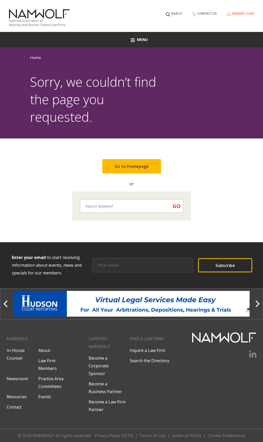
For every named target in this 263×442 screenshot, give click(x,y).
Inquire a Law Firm (147, 350)
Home (35, 57)
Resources (17, 397)
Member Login (243, 13)
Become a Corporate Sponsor (99, 365)
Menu (142, 39)
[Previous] (6, 303)
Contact (14, 407)
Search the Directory (149, 360)
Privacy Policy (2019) (114, 435)
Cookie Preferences (227, 435)
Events (44, 397)
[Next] (256, 303)
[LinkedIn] (249, 356)
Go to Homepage (132, 166)
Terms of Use (152, 435)
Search (176, 13)
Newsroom (17, 379)
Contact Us (207, 13)
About (44, 350)
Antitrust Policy (186, 435)
